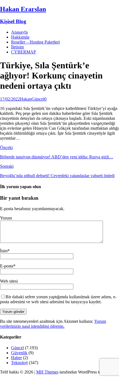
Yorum (6, 218)
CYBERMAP (23, 52)
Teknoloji (19, 362)
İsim (3, 250)
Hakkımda (20, 37)
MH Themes (47, 372)
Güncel (38, 99)
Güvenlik (19, 352)
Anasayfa (19, 32)
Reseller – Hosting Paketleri (35, 42)
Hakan (26, 99)
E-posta (6, 266)
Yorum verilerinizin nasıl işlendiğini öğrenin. (53, 324)
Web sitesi (9, 281)
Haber (16, 357)
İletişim (17, 47)
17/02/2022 (10, 99)
